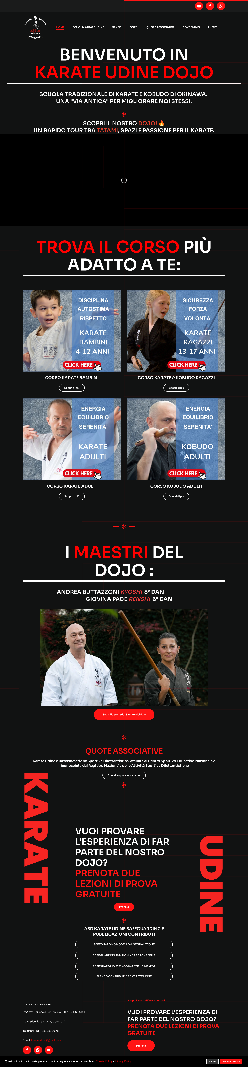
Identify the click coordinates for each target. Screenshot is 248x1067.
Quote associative (160, 27)
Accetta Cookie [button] (231, 1061)
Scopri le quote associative (124, 775)
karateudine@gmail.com (46, 1040)
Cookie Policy (104, 1061)
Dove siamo (191, 27)
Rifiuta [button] (212, 1061)
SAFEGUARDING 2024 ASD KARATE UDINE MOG (124, 966)
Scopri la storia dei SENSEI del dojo (124, 714)
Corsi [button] (134, 27)
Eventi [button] (212, 27)
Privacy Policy (123, 1061)
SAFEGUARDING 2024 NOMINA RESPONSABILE (124, 955)
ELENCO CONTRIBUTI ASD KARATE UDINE (124, 976)
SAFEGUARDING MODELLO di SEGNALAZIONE (124, 944)
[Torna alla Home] (35, 27)
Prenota (124, 906)
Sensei (117, 27)
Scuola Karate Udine (88, 27)
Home (60, 27)
